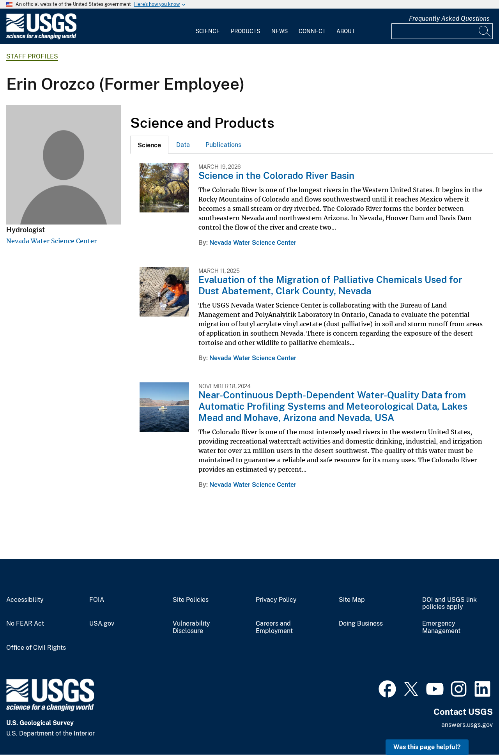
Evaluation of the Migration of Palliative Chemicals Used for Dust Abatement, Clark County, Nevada (330, 285)
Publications (223, 145)
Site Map (352, 599)
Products (245, 31)
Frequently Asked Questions (449, 18)
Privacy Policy (276, 599)
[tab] (149, 145)
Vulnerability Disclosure (191, 627)
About (345, 31)
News (279, 31)
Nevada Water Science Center (51, 241)
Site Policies (191, 599)
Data (183, 145)
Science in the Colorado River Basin (276, 175)
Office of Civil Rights (36, 647)
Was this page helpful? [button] (427, 747)
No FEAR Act (25, 623)
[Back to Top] (470, 726)
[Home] (41, 37)
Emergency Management (441, 627)
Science (208, 31)
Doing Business (361, 623)
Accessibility (25, 599)
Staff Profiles (32, 56)
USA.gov (101, 623)
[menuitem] (207, 26)
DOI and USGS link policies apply (449, 603)
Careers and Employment (274, 627)
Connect (312, 31)
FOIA (96, 599)
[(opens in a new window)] (387, 688)
